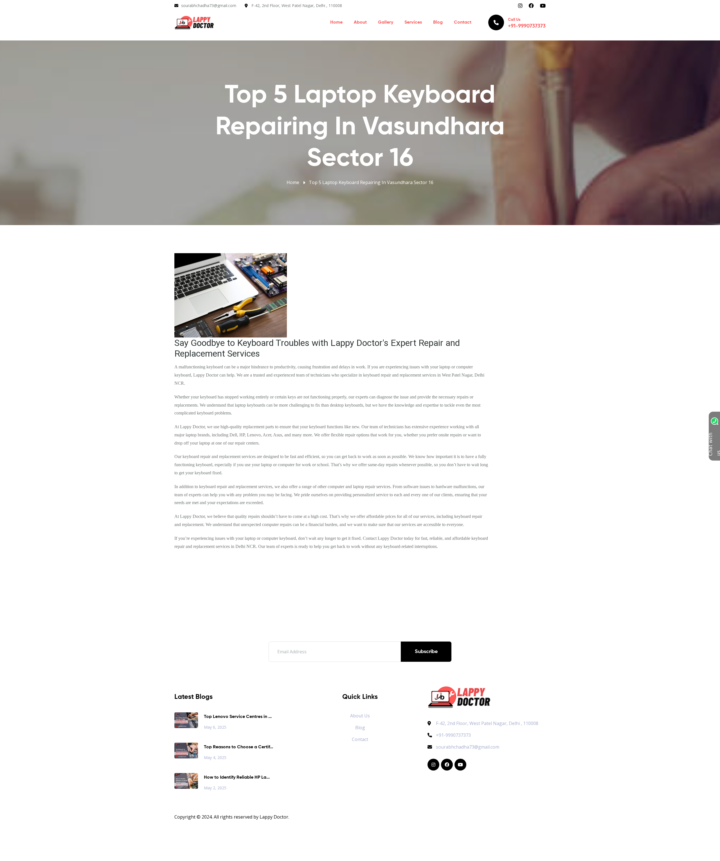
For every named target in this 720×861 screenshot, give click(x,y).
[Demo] (459, 697)
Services (413, 22)
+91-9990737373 (453, 735)
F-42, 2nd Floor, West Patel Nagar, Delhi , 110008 (296, 5)
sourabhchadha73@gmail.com (208, 5)
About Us (360, 716)
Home (336, 22)
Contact (462, 22)
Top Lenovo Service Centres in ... (238, 717)
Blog (438, 22)
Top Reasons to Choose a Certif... (238, 747)
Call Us (527, 23)
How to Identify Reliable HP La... (237, 777)
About (360, 22)
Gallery (385, 22)
